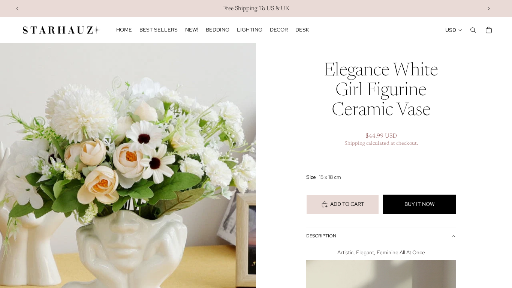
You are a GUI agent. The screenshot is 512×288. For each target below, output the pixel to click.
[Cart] (489, 30)
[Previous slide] (17, 8)
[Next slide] (489, 8)
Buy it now (419, 204)
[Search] (473, 30)
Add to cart (347, 204)
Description (321, 236)
